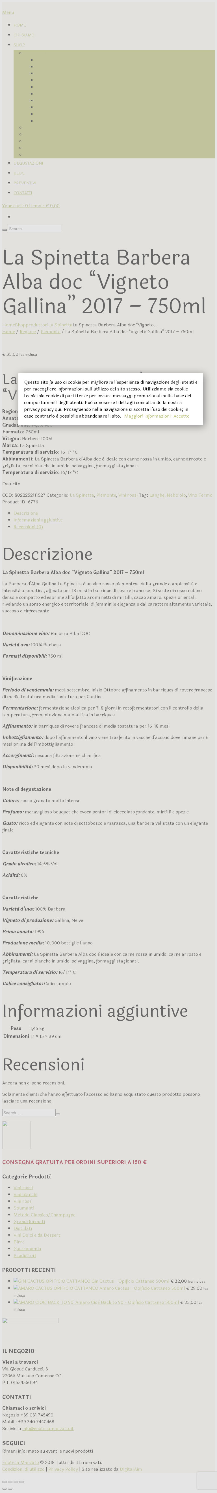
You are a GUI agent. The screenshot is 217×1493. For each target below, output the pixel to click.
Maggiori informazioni (147, 416)
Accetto (181, 416)
